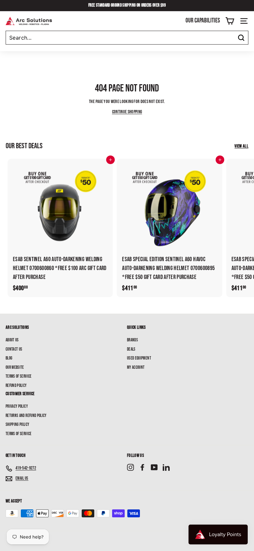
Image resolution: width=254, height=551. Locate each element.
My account (136, 367)
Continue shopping (127, 112)
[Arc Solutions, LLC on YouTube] (154, 467)
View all (241, 146)
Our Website (15, 367)
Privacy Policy (17, 406)
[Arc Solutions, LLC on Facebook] (142, 467)
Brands (132, 340)
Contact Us (14, 349)
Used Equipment (139, 358)
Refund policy (16, 385)
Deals (131, 349)
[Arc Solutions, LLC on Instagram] (130, 467)
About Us (12, 340)
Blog (9, 358)
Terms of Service (19, 376)
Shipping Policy (17, 424)
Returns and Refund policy (26, 415)
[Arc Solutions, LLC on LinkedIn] (166, 467)
